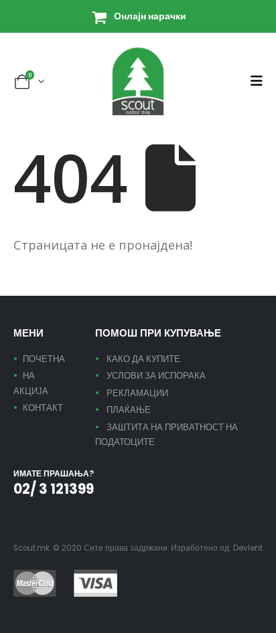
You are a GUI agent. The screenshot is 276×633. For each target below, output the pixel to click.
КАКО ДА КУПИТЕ (143, 359)
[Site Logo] (138, 81)
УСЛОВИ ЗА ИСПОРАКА (156, 375)
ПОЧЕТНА (44, 359)
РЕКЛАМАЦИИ (137, 393)
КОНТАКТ (43, 407)
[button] (256, 81)
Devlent (248, 548)
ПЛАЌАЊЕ (129, 409)
